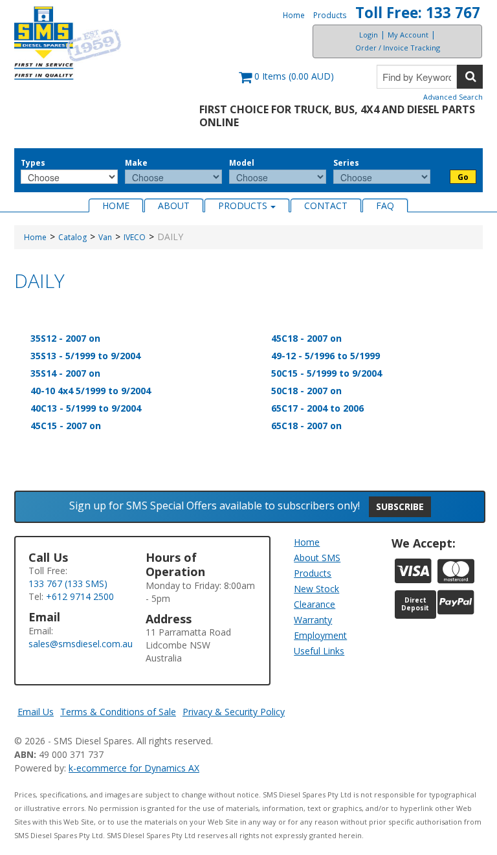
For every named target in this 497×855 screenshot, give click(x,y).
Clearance (314, 604)
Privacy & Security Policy (233, 711)
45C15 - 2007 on (65, 425)
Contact (326, 205)
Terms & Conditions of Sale (118, 711)
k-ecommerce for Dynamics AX (134, 768)
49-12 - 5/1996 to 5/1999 (325, 356)
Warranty (313, 620)
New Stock (316, 589)
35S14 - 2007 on (65, 373)
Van (105, 237)
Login (368, 34)
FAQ (385, 205)
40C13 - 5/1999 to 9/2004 (85, 408)
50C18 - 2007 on (306, 390)
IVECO (135, 237)
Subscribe (400, 506)
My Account (408, 34)
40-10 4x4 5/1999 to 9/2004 (90, 390)
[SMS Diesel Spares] (68, 43)
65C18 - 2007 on (306, 425)
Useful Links (319, 651)
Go (463, 177)
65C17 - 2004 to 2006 (317, 408)
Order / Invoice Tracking (397, 47)
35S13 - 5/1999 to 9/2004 (85, 356)
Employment (320, 635)
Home (294, 15)
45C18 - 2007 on (306, 338)
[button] (286, 82)
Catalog (72, 237)
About (174, 205)
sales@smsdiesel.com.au (80, 644)
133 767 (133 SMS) (67, 583)
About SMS (317, 557)
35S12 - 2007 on (65, 338)
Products (330, 15)
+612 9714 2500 (80, 596)
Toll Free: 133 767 (417, 13)
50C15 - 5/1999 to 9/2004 (326, 373)
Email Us (35, 711)
